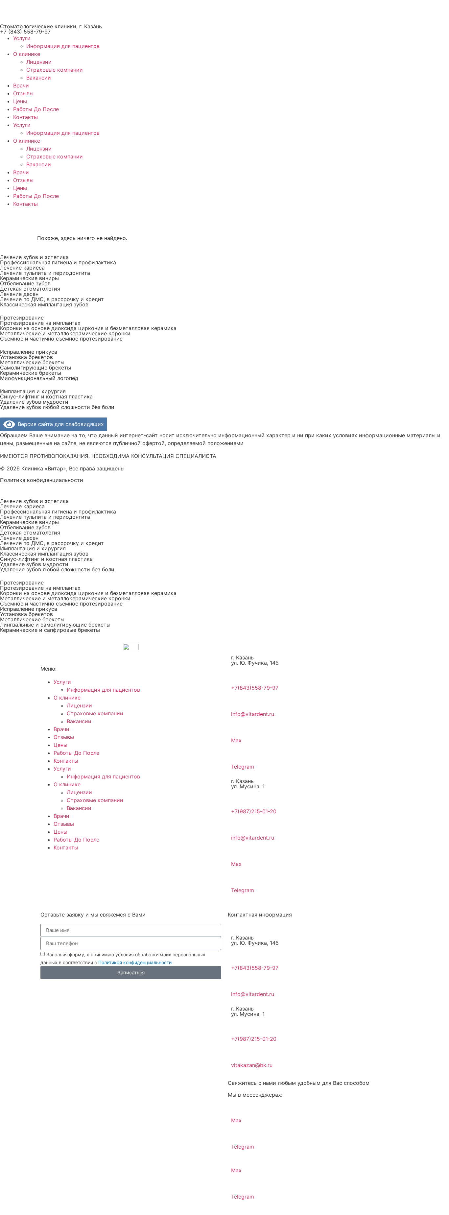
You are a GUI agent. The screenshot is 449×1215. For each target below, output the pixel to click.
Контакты (25, 117)
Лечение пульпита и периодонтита (45, 273)
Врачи (21, 85)
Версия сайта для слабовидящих (59, 424)
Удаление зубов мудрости (34, 401)
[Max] (239, 726)
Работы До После (36, 109)
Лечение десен (19, 294)
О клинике (26, 54)
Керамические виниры (29, 278)
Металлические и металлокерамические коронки (65, 333)
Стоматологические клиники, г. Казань (51, 26)
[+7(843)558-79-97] (239, 673)
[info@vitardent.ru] (239, 700)
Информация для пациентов (63, 46)
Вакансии (38, 77)
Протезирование (22, 317)
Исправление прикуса (28, 351)
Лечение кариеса (22, 267)
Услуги (22, 38)
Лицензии (39, 62)
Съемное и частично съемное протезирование (61, 338)
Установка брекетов (26, 357)
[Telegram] (239, 752)
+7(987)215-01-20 (253, 811)
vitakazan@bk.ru (251, 1065)
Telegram (242, 766)
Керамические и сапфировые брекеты (50, 630)
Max (236, 740)
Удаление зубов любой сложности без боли (57, 407)
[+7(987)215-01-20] (239, 797)
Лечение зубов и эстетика (34, 257)
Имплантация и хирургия (33, 391)
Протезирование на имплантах (40, 323)
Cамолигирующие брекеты (35, 367)
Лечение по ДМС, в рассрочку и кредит (52, 299)
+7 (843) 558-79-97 (25, 31)
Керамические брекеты (30, 372)
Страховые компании (54, 69)
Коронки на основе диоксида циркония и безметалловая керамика (88, 328)
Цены (20, 101)
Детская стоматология (30, 288)
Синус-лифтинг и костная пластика (46, 396)
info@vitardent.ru (252, 714)
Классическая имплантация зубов (44, 304)
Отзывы (23, 93)
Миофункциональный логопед (39, 378)
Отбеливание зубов (25, 283)
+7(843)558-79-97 (254, 687)
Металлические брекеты (32, 362)
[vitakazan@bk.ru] (239, 1051)
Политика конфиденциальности (41, 480)
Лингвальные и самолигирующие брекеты (55, 624)
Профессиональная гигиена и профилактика (58, 262)
